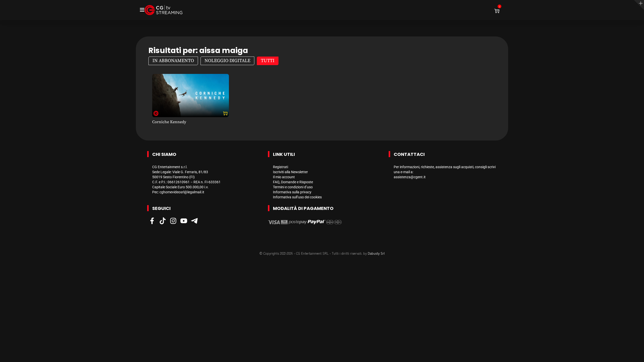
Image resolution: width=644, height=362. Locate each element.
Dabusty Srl (376, 253)
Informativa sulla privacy (292, 192)
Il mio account (284, 177)
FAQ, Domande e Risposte (293, 182)
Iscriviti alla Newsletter (290, 172)
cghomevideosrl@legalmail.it (181, 192)
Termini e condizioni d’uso (293, 187)
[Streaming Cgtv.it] (163, 10)
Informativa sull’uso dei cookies (297, 197)
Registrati (280, 167)
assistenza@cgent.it (410, 177)
